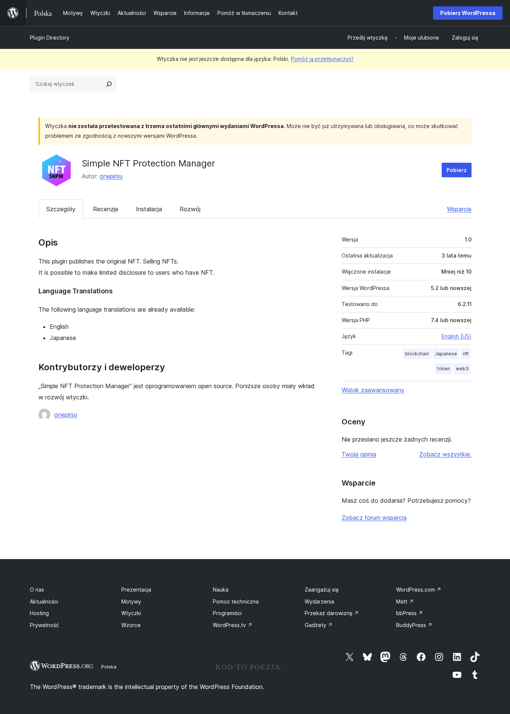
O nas (37, 589)
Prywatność (44, 625)
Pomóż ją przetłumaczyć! (322, 59)
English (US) (457, 336)
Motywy (131, 601)
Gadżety (319, 625)
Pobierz (457, 170)
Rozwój (190, 209)
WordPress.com (418, 589)
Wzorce (131, 625)
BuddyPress (414, 625)
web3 (462, 368)
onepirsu (111, 176)
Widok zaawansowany (373, 390)
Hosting (39, 613)
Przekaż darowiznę (332, 613)
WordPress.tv (232, 625)
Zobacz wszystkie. (445, 454)
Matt (405, 601)
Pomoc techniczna (236, 601)
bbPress (409, 613)
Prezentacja (136, 589)
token (443, 368)
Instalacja (149, 209)
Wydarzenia (319, 601)
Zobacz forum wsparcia (374, 517)
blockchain (417, 353)
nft (466, 353)
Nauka (220, 589)
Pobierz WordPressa (467, 13)
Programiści (227, 613)
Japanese (446, 353)
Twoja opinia (359, 454)
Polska (108, 667)
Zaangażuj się (322, 589)
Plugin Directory (49, 37)
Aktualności (44, 601)
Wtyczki (131, 613)
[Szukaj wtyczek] (109, 84)
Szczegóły (60, 209)
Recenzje (105, 209)
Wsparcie (459, 209)
